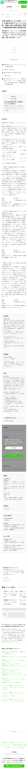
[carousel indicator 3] (22, 59)
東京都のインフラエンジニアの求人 (11, 664)
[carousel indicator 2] (14, 59)
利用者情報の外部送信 (17, 745)
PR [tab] (14, 14)
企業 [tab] (3, 14)
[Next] (23, 50)
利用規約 (25, 745)
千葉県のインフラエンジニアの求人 (11, 682)
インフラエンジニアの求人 (17, 701)
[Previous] (4, 50)
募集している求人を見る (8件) (14, 766)
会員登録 (24, 6)
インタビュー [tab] (19, 14)
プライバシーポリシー (21, 742)
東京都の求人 (5, 651)
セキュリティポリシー (6, 745)
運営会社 (13, 742)
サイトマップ (13, 747)
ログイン (18, 6)
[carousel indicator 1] (6, 59)
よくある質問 (6, 747)
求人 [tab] (8, 14)
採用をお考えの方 (6, 742)
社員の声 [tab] (25, 14)
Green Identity (21, 747)
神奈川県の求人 (14, 651)
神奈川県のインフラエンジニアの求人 (11, 673)
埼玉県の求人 (7, 653)
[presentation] (14, 10)
